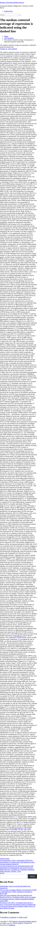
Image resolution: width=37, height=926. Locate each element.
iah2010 (14, 49)
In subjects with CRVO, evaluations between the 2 (16, 903)
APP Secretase (9, 38)
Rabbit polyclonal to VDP (18, 828)
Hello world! (23, 917)
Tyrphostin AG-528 (19, 636)
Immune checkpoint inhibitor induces (12, 2)
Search (2, 873)
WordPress (11, 925)
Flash (20, 923)
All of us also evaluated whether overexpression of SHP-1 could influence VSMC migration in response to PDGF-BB (18, 891)
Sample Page (8, 11)
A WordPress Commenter (8, 917)
